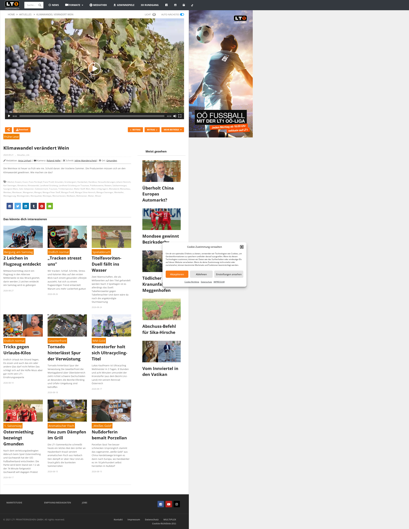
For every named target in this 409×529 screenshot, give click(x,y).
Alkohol (10, 182)
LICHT (148, 14)
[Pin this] (42, 206)
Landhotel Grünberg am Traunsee (74, 185)
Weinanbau (125, 188)
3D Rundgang (150, 5)
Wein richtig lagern (99, 188)
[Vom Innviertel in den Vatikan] (161, 351)
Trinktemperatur (65, 188)
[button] (241, 247)
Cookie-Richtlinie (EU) (164, 523)
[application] (94, 68)
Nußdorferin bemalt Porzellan (109, 435)
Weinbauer (17, 192)
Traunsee (53, 188)
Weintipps (47, 195)
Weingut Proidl (67, 192)
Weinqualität (36, 195)
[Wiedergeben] (9, 116)
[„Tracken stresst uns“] (67, 237)
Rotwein (108, 185)
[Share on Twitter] (18, 206)
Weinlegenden (23, 195)
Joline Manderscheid (86, 160)
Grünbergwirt (70, 182)
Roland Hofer (54, 160)
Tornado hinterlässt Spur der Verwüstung (64, 353)
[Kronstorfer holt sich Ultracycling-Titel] (111, 325)
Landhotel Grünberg (49, 185)
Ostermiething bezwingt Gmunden (18, 438)
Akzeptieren (177, 274)
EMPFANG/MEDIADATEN (57, 502)
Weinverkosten (59, 195)
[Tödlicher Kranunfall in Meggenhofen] (161, 261)
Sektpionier (29, 188)
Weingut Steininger (104, 192)
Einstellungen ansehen (229, 274)
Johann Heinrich (123, 182)
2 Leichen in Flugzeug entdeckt (22, 261)
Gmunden (111, 160)
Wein (88, 188)
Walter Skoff (79, 188)
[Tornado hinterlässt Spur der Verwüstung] (67, 325)
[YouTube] (169, 504)
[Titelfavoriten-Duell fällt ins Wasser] (111, 237)
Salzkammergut (119, 185)
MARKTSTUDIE (14, 502)
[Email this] (49, 206)
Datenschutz (206, 281)
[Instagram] (177, 504)
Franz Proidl (48, 182)
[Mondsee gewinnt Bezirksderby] (161, 219)
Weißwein (71, 195)
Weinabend (114, 188)
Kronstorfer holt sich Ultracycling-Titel (109, 353)
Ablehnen (201, 274)
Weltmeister (81, 195)
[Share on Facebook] (10, 206)
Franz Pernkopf (35, 182)
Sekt (21, 188)
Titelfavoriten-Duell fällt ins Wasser (106, 264)
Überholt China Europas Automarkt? (158, 194)
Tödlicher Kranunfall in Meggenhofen (156, 284)
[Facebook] (161, 504)
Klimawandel (33, 185)
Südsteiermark (41, 188)
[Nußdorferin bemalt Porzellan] (111, 411)
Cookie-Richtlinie (192, 281)
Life (27, 155)
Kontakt (118, 519)
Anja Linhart (24, 160)
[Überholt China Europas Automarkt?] (161, 171)
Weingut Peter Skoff (51, 192)
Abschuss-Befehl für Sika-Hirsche (159, 329)
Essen (25, 182)
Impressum (133, 519)
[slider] (91, 116)
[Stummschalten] (174, 116)
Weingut (38, 192)
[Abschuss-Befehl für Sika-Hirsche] (161, 309)
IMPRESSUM (219, 281)
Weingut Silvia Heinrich (85, 192)
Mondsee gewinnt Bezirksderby (160, 239)
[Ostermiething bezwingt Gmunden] (23, 411)
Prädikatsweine (97, 185)
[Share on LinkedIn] (26, 206)
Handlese (92, 182)
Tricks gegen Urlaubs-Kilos (17, 350)
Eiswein (18, 182)
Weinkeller (119, 192)
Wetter (91, 195)
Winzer (98, 195)
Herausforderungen (107, 182)
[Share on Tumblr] (34, 206)
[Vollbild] (179, 116)
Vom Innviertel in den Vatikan (160, 371)
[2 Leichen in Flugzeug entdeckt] (23, 237)
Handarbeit (82, 182)
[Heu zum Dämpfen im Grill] (67, 411)
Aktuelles (21, 155)
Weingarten (28, 192)
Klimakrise (22, 185)
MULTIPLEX (169, 519)
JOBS (84, 502)
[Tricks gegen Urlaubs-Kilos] (23, 325)
